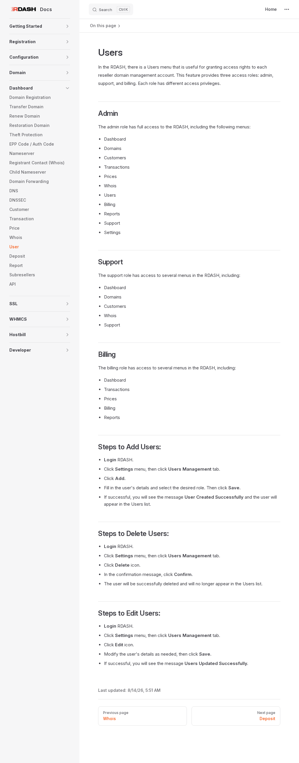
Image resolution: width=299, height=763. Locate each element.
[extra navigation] (286, 9)
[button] (39, 26)
